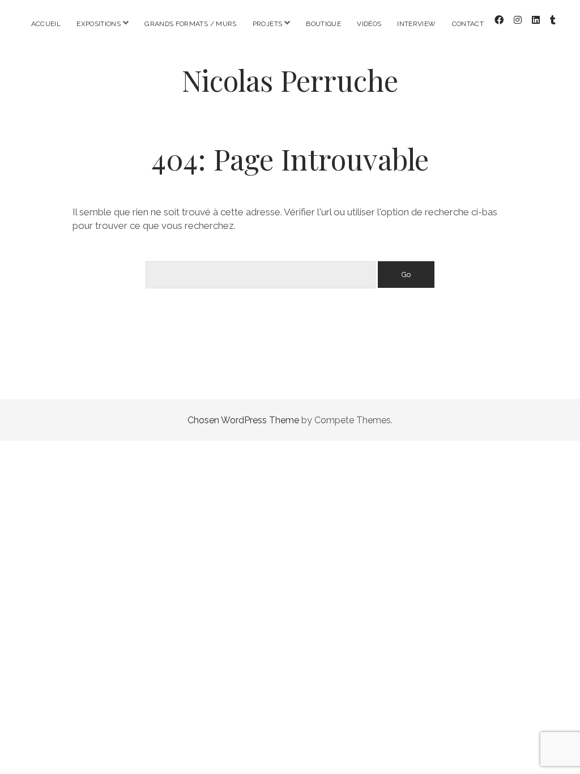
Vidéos (369, 24)
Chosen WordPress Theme (243, 420)
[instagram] (518, 20)
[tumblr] (553, 20)
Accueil (46, 24)
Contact (468, 24)
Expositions (98, 24)
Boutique (323, 24)
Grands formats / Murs (190, 24)
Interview (416, 24)
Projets (268, 24)
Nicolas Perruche (290, 80)
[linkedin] (536, 20)
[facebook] (499, 20)
